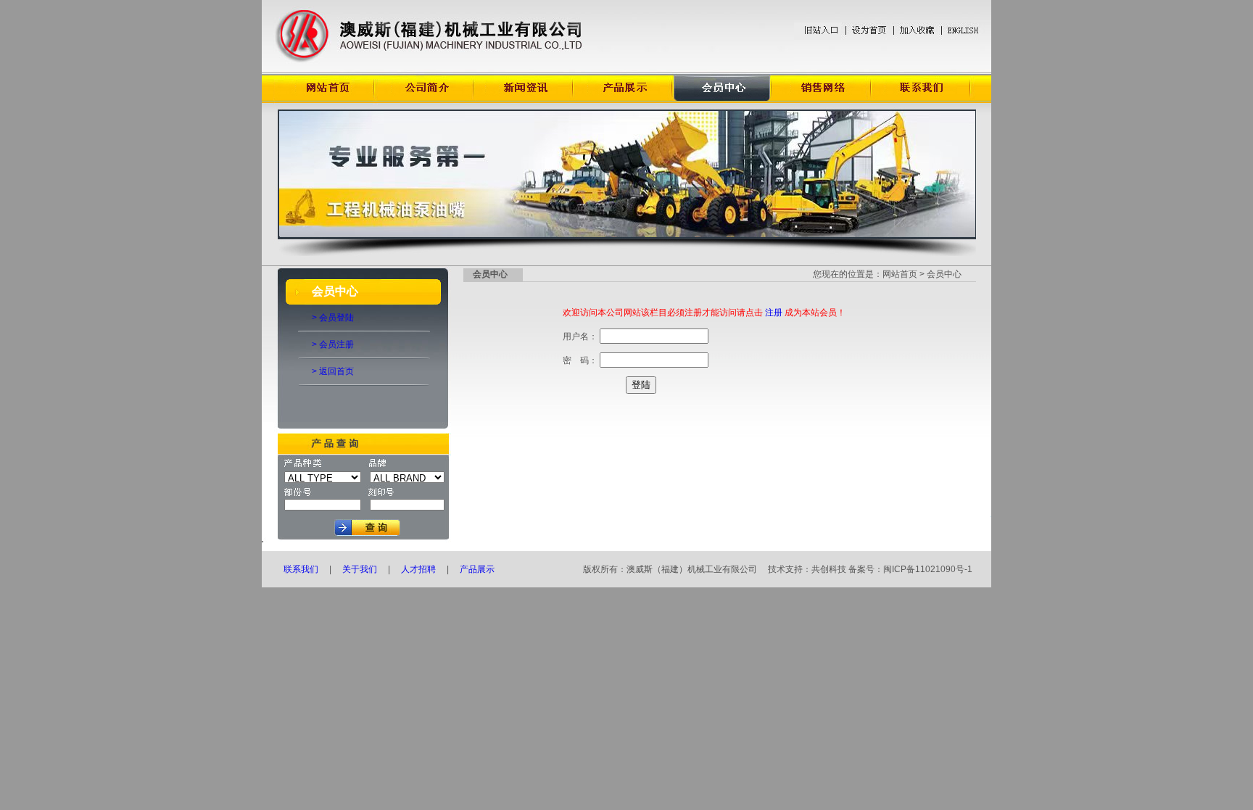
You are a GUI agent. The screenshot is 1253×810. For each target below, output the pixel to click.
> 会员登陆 (333, 318)
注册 (773, 312)
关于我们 (359, 569)
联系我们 (301, 569)
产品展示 (478, 569)
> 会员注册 (333, 344)
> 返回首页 (333, 371)
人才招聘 (418, 569)
